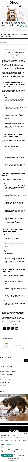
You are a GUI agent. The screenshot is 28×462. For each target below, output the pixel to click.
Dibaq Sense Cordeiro (18, 345)
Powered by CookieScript (14, 460)
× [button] (26, 433)
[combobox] (24, 433)
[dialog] (14, 447)
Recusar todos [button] (20, 455)
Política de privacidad (9, 444)
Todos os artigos (14, 424)
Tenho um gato (15, 57)
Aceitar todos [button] (7, 455)
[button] (10, 351)
